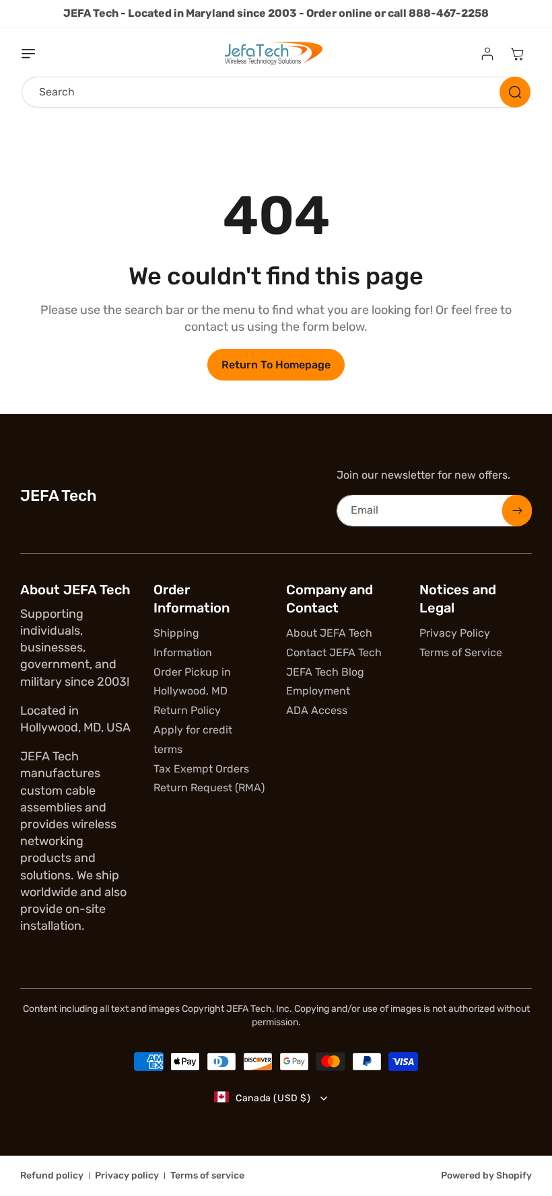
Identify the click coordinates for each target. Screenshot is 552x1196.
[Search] (514, 92)
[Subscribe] (517, 510)
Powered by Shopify (486, 1175)
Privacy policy (127, 1175)
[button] (36, 54)
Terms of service (207, 1175)
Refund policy (51, 1175)
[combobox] (276, 92)
